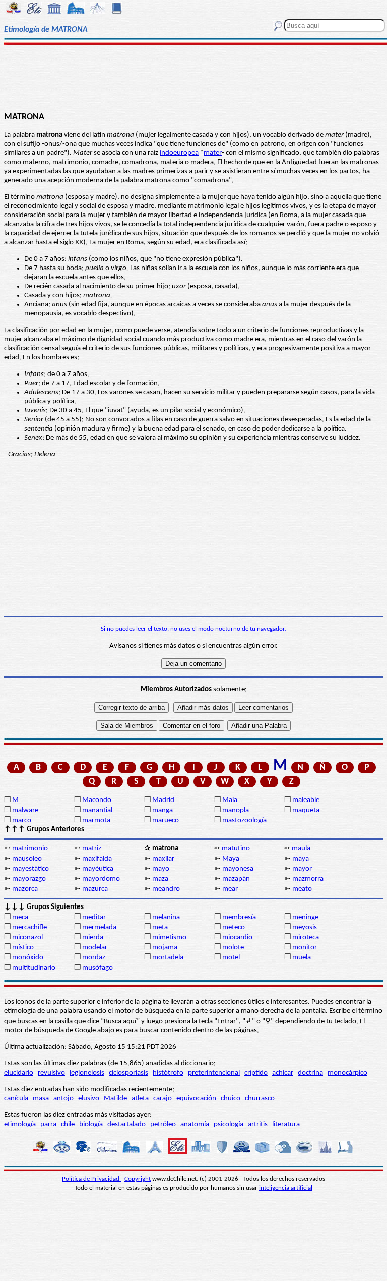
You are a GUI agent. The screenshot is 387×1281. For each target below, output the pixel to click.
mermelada (99, 927)
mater (213, 153)
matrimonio (30, 848)
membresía (239, 917)
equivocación (196, 1098)
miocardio (237, 937)
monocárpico (347, 1073)
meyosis (304, 927)
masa (41, 1098)
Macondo (96, 800)
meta (160, 927)
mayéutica (97, 869)
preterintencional (214, 1073)
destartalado (126, 1124)
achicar (282, 1073)
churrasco (260, 1098)
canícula (16, 1098)
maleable (305, 800)
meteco (233, 927)
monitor (304, 947)
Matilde (115, 1098)
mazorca (25, 889)
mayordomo (101, 879)
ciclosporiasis (128, 1073)
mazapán (236, 879)
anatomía (194, 1124)
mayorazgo (29, 879)
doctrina (310, 1073)
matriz (91, 848)
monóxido (27, 958)
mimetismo (169, 937)
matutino (236, 848)
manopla (235, 810)
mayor (302, 869)
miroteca (305, 937)
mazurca (95, 889)
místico (23, 947)
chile (68, 1124)
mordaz (93, 958)
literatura (286, 1124)
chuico (230, 1098)
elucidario (18, 1073)
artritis (258, 1124)
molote (233, 947)
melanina (166, 917)
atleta (140, 1098)
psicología (228, 1124)
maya (300, 859)
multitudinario (33, 968)
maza (160, 879)
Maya (230, 859)
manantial (97, 810)
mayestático (30, 869)
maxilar (163, 859)
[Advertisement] (193, 76)
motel (231, 958)
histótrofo (168, 1073)
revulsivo (51, 1073)
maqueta (305, 810)
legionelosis (87, 1073)
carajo (162, 1098)
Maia (229, 800)
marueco (165, 820)
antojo (63, 1098)
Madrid (163, 800)
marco (21, 820)
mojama (164, 947)
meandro (166, 889)
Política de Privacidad (91, 1179)
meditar (94, 917)
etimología (20, 1124)
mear (230, 889)
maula (301, 848)
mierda (92, 937)
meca (20, 917)
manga (162, 810)
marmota (96, 820)
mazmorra (308, 879)
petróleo (163, 1124)
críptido (256, 1073)
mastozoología (244, 820)
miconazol (27, 937)
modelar (94, 947)
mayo (160, 869)
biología (91, 1124)
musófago (97, 968)
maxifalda (97, 859)
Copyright (137, 1179)
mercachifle (29, 927)
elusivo (88, 1098)
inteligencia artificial (285, 1188)
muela (301, 958)
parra (48, 1124)
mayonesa (237, 869)
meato (302, 889)
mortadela (167, 958)
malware (25, 810)
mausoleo (27, 859)
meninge (305, 917)
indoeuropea (179, 153)
